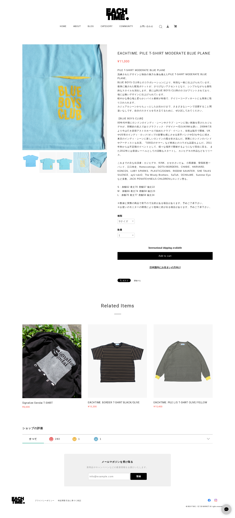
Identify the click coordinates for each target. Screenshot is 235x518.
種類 (120, 216)
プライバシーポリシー (44, 500)
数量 (120, 229)
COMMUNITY (126, 26)
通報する (137, 281)
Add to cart (165, 256)
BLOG (91, 26)
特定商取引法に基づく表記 (69, 500)
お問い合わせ (146, 26)
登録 (138, 476)
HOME (63, 26)
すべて (33, 439)
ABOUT (77, 26)
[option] (64, 97)
